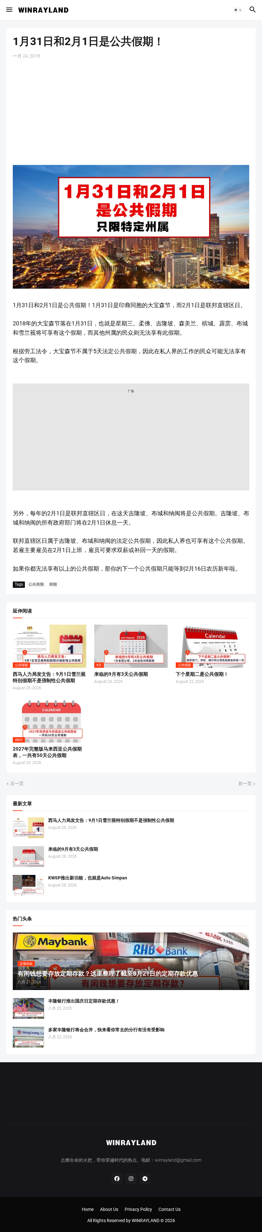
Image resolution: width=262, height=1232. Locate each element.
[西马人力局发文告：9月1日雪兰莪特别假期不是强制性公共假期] (28, 827)
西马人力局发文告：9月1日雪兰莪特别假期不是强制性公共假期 (49, 677)
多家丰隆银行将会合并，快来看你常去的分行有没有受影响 (106, 1029)
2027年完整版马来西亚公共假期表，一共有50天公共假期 (47, 752)
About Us (109, 1209)
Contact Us (169, 1209)
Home (88, 1209)
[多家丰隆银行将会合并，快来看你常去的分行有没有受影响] (28, 1037)
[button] (9, 9)
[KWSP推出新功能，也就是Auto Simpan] (28, 885)
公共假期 (36, 584)
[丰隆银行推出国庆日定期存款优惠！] (28, 1008)
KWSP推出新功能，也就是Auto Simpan (87, 877)
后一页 (17, 783)
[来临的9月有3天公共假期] (28, 856)
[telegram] (145, 1178)
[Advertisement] (131, 112)
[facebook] (117, 1178)
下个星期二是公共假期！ (202, 674)
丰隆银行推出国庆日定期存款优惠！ (84, 1000)
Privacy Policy (138, 1209)
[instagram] (131, 1178)
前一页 (245, 783)
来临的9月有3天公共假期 (121, 674)
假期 (53, 584)
